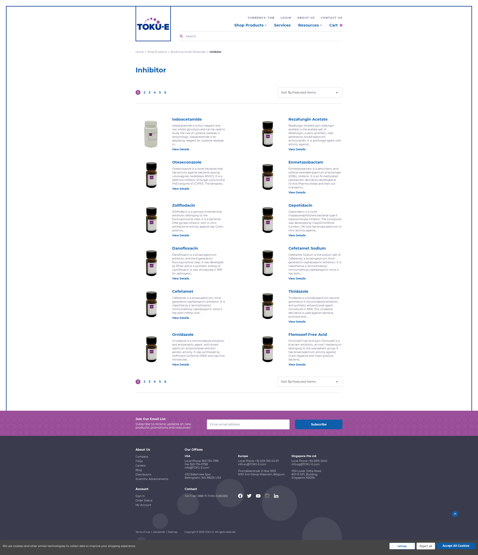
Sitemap (172, 532)
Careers (140, 465)
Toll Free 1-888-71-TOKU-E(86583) (206, 496)
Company (142, 456)
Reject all (426, 546)
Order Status (144, 500)
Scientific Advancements (152, 479)
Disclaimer (159, 532)
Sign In (140, 496)
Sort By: (286, 92)
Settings (402, 546)
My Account (143, 505)
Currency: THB (261, 17)
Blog (139, 470)
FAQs (139, 461)
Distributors (143, 474)
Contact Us (331, 17)
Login (286, 17)
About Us (306, 17)
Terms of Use (143, 532)
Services (282, 25)
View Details (180, 149)
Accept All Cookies (456, 546)
